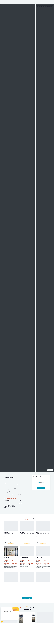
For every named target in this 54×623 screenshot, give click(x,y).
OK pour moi (15, 618)
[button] (2, 622)
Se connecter (48, 2)
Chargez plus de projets (27, 598)
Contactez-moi (41, 487)
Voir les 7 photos (50, 470)
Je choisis (9, 618)
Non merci (3, 618)
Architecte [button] (41, 482)
